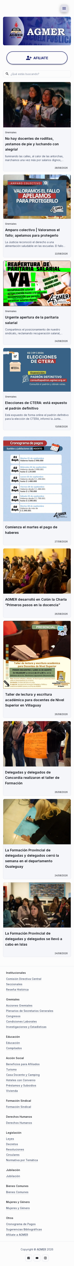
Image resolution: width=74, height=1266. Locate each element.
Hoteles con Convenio (20, 1080)
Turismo (11, 1069)
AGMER (41, 1249)
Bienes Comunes (17, 1192)
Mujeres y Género (18, 1208)
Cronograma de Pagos (21, 1224)
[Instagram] (45, 1258)
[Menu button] (64, 8)
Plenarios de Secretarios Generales (29, 1010)
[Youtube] (37, 1258)
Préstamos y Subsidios (21, 1085)
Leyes (10, 1138)
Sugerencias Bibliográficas (24, 1229)
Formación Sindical (18, 1106)
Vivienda (12, 1090)
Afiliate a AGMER (17, 1234)
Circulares (13, 1154)
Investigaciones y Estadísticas (26, 1026)
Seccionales (14, 984)
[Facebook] (28, 1258)
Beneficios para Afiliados (23, 1064)
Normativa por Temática (22, 1160)
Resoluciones (15, 1149)
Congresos (13, 1016)
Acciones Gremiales (19, 1005)
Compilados (14, 1048)
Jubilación (13, 1176)
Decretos (12, 1144)
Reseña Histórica (17, 989)
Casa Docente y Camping (23, 1074)
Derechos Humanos (19, 1122)
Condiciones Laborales (21, 1021)
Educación (13, 1042)
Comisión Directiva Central (23, 978)
